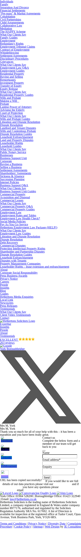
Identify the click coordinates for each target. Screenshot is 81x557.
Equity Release (9, 88)
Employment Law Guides (15, 233)
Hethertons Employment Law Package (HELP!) (28, 227)
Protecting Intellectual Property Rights (22, 248)
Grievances (6, 61)
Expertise (5, 323)
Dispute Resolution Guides (16, 134)
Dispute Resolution (11, 125)
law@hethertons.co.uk (23, 499)
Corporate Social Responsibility (19, 272)
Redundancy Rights (12, 43)
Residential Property (12, 73)
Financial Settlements (12, 10)
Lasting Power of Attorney (16, 106)
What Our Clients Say (13, 34)
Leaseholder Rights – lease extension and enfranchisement (34, 266)
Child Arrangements (12, 22)
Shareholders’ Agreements (15, 173)
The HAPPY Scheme (13, 31)
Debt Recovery (9, 242)
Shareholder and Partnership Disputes (22, 251)
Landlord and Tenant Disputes (18, 128)
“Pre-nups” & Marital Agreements (20, 13)
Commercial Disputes (13, 245)
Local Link (6, 299)
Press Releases (8, 305)
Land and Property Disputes (16, 140)
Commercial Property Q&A (16, 206)
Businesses (6, 155)
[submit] (43, 450)
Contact (4, 317)
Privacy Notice (9, 278)
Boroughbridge (16, 348)
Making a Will (9, 100)
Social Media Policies (13, 221)
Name (46, 452)
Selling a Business (11, 167)
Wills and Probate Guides (15, 119)
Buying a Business (11, 164)
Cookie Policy (22, 526)
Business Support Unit (13, 158)
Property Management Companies (20, 263)
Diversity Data (56, 523)
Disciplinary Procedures (14, 58)
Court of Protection (11, 113)
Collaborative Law (11, 25)
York (3, 348)
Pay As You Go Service (14, 224)
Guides (4, 293)
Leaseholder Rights (11, 143)
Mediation (6, 28)
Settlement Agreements (13, 55)
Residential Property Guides (16, 94)
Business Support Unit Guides (18, 191)
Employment (7, 40)
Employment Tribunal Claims (17, 46)
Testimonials (7, 308)
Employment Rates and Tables (18, 215)
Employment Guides (12, 70)
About (4, 269)
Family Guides (9, 37)
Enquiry (47, 466)
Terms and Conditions (13, 523)
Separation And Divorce (14, 7)
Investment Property (12, 82)
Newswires (6, 302)
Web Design (52, 526)
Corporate (6, 161)
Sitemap (38, 526)
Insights (4, 287)
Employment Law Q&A (14, 67)
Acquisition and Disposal (15, 197)
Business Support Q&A (14, 185)
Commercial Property (12, 194)
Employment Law (10, 212)
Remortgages (8, 79)
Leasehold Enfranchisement (16, 137)
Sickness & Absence (12, 176)
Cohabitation (7, 16)
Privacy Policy (62, 484)
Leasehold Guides (10, 146)
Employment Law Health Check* (20, 218)
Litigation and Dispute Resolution (20, 122)
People (4, 284)
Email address (51, 459)
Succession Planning (12, 179)
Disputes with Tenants (13, 260)
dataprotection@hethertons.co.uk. (44, 490)
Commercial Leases (11, 200)
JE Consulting (72, 526)
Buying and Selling (11, 76)
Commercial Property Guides (17, 209)
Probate (4, 103)
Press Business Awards (13, 275)
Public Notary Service (13, 152)
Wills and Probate (10, 97)
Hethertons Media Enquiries (16, 296)
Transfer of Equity (11, 85)
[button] (40, 342)
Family (4, 4)
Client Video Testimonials (15, 314)
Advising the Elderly (12, 110)
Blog (3, 290)
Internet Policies (9, 182)
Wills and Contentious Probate (18, 131)
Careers (4, 281)
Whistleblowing (9, 52)
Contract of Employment (14, 49)
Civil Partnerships (10, 19)
